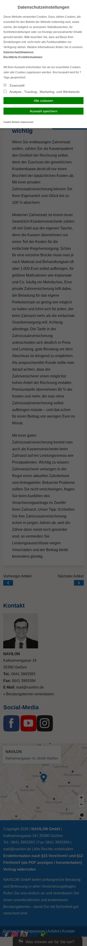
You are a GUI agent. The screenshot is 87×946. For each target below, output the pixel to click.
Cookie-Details (11, 122)
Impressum (27, 122)
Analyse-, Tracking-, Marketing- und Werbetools (44, 92)
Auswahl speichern (43, 111)
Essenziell (16, 85)
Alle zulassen (43, 100)
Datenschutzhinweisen (18, 52)
